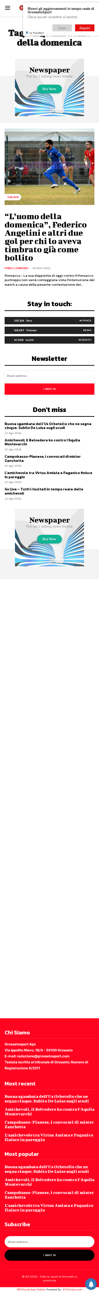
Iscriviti (85, 340)
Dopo (62, 28)
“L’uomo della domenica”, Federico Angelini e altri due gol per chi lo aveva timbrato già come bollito (46, 236)
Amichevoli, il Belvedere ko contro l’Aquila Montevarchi (42, 442)
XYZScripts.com (72, 1289)
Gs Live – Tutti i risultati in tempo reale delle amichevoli (44, 491)
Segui (87, 330)
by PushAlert (36, 33)
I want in (50, 389)
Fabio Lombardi (16, 268)
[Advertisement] (49, 798)
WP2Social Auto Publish (31, 1289)
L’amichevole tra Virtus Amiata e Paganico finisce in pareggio (48, 475)
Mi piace (85, 320)
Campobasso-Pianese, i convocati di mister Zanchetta (43, 458)
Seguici (84, 28)
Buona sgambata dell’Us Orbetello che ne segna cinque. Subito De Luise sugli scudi (48, 426)
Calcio (12, 197)
